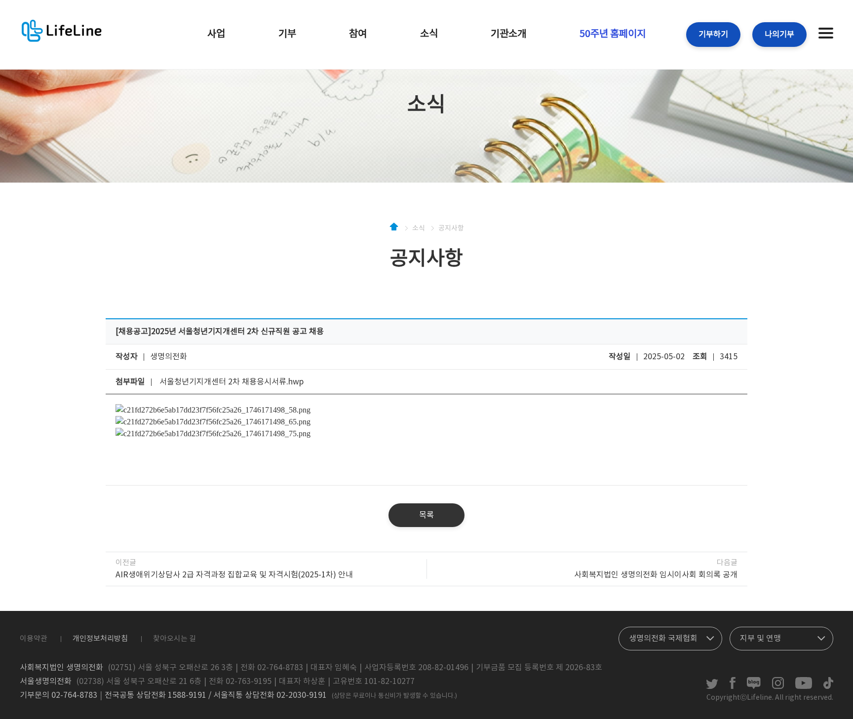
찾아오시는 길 (174, 639)
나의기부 (779, 34)
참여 (358, 34)
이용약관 (33, 639)
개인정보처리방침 (100, 639)
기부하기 (713, 34)
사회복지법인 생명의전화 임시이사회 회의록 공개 (655, 574)
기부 (287, 34)
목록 (426, 515)
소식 (429, 34)
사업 (216, 34)
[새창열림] (712, 687)
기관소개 (508, 34)
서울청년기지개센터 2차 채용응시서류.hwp (231, 382)
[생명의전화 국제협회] (670, 636)
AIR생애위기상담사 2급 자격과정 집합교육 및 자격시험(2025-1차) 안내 (234, 574)
